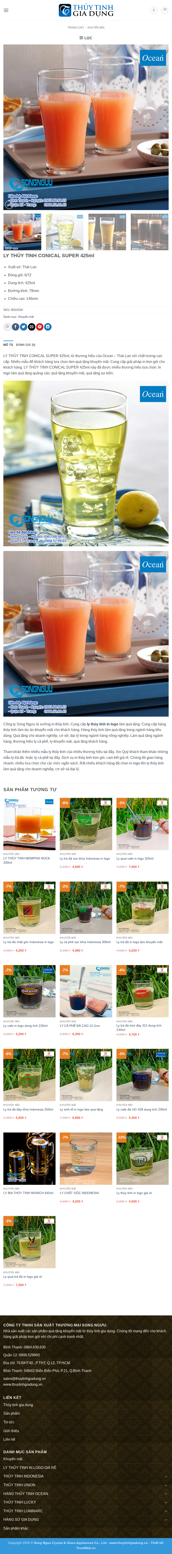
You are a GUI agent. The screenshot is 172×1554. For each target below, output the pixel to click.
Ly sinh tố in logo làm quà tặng (81, 1109)
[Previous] (12, 127)
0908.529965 (29, 1355)
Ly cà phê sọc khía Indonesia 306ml (85, 942)
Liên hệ (9, 1439)
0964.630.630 (35, 1347)
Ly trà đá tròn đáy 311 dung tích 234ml (138, 1028)
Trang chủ (76, 27)
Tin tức (8, 1422)
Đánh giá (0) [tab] (25, 345)
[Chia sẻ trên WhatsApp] (7, 327)
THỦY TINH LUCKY (19, 1502)
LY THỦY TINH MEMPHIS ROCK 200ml (26, 860)
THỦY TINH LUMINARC (23, 1511)
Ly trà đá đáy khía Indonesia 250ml (28, 1109)
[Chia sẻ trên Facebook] (15, 327)
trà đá (19, 757)
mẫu (6, 757)
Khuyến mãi (96, 27)
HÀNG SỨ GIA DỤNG (21, 1519)
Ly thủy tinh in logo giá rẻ (134, 1193)
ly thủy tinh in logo (102, 724)
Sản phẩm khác (15, 1528)
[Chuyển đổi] (166, 1476)
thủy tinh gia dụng (101, 1331)
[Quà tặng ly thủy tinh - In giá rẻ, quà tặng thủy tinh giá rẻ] (86, 10)
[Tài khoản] (153, 10)
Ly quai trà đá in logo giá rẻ (22, 1276)
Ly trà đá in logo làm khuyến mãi (139, 942)
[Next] (160, 127)
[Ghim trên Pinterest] (39, 327)
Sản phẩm (11, 1413)
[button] (6, 10)
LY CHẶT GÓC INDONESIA (79, 1193)
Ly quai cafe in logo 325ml (134, 858)
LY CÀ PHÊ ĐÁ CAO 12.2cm (80, 1025)
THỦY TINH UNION (19, 1485)
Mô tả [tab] (8, 345)
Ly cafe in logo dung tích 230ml (25, 1025)
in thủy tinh (60, 724)
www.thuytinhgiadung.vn (22, 1384)
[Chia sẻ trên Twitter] (23, 327)
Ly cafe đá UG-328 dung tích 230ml (141, 1109)
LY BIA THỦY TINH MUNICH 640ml (28, 1193)
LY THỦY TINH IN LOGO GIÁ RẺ (29, 1468)
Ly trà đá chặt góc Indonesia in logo (28, 942)
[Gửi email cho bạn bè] (31, 327)
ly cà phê (41, 741)
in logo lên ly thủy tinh (146, 763)
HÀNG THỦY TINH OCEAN (25, 1494)
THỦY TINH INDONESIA (23, 1476)
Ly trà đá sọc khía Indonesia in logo (85, 858)
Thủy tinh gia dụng (18, 1405)
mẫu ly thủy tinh (53, 752)
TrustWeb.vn (86, 1548)
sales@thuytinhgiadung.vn (24, 1379)
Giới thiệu (11, 1431)
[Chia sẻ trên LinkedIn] (48, 327)
